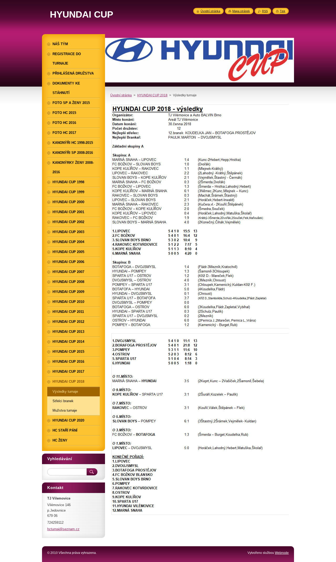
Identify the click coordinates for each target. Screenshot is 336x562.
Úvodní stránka (121, 95)
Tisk (282, 11)
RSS (265, 11)
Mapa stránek (241, 11)
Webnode (282, 552)
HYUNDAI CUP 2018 (152, 95)
